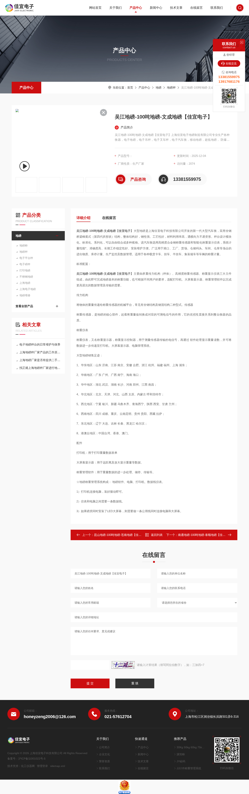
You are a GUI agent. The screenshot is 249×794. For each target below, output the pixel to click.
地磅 (158, 87)
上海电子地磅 (27, 289)
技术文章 (176, 7)
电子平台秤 (26, 257)
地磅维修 (24, 295)
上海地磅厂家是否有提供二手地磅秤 (40, 360)
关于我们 (115, 7)
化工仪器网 (28, 766)
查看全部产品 (24, 306)
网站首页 (95, 7)
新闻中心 (156, 7)
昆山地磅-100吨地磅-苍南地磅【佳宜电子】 (122, 534)
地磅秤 (171, 87)
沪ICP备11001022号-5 (32, 758)
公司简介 (104, 747)
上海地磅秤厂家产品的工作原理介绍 (40, 352)
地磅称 (23, 245)
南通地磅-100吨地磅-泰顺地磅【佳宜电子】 (206, 534)
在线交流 (231, 63)
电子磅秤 (24, 264)
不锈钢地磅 (26, 276)
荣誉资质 (104, 761)
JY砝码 (181, 761)
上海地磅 (24, 282)
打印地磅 (24, 270)
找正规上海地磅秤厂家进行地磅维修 (40, 367)
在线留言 (196, 7)
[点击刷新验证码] (123, 665)
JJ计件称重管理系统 (189, 768)
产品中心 (136, 7)
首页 (130, 87)
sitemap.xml (57, 766)
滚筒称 (181, 754)
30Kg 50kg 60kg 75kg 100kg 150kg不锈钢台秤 (191, 747)
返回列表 (157, 534)
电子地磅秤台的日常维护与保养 (39, 344)
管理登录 (42, 766)
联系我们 (216, 7)
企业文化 (104, 754)
